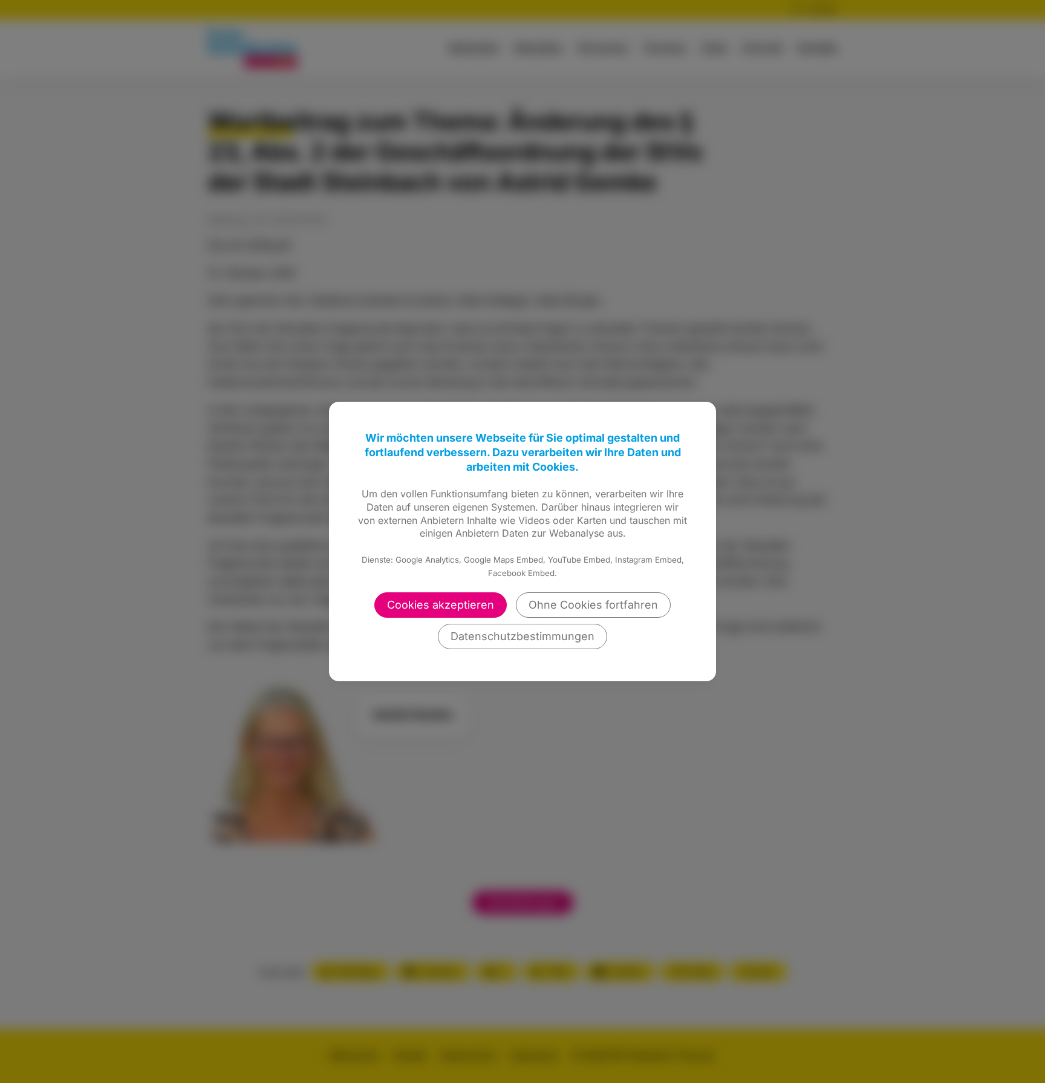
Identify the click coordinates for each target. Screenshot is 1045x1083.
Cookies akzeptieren (440, 604)
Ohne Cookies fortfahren (593, 604)
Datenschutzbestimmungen (522, 636)
